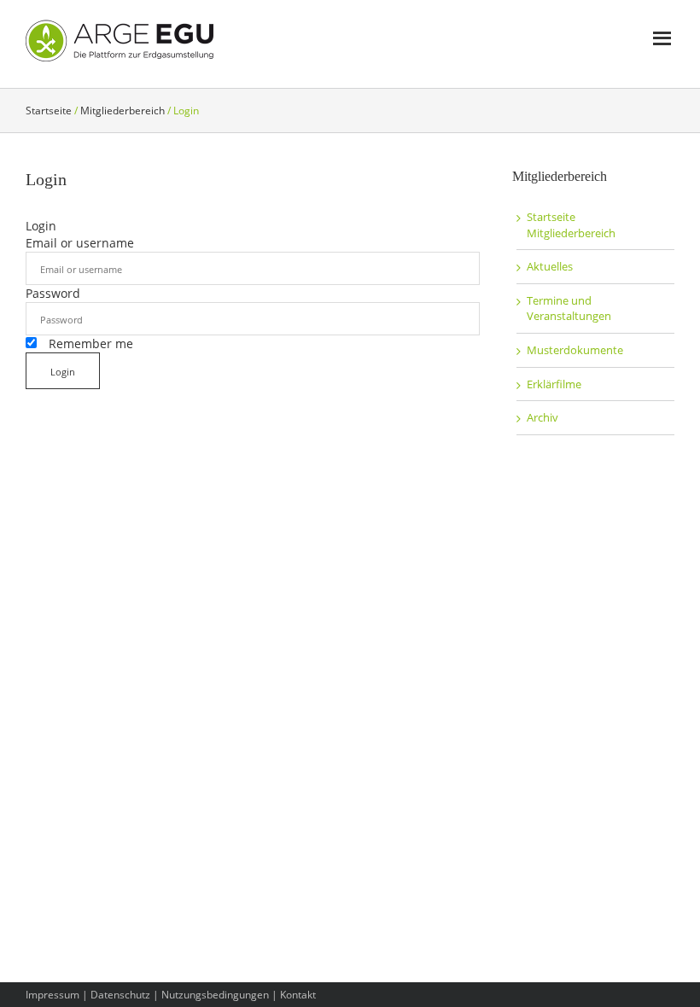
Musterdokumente (575, 350)
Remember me (89, 343)
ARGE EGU (119, 41)
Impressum (52, 994)
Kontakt (298, 994)
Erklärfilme (554, 384)
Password (53, 293)
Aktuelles (550, 266)
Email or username (80, 243)
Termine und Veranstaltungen (569, 308)
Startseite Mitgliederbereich (571, 225)
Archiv (542, 417)
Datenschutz (120, 994)
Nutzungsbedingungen (215, 994)
